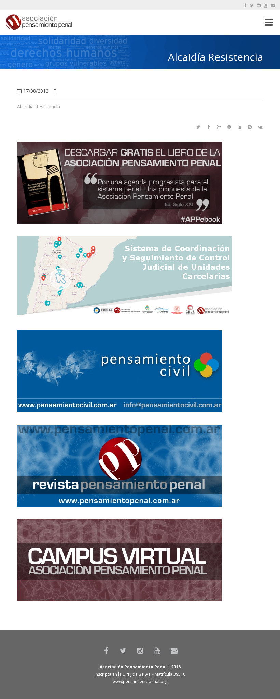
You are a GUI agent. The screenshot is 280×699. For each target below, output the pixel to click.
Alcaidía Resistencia (38, 106)
